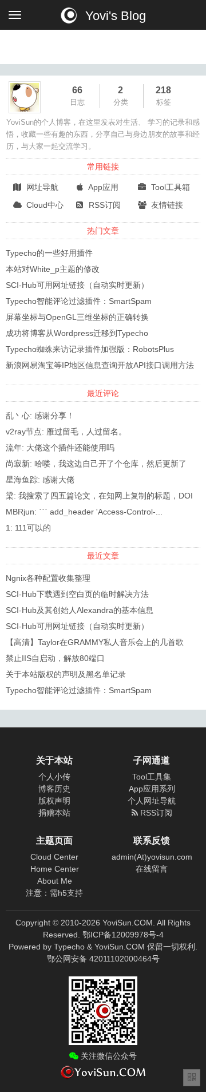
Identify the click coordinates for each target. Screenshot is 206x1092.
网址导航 (41, 187)
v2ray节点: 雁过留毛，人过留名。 (66, 431)
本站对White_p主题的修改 (53, 269)
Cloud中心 (44, 204)
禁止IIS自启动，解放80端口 (55, 658)
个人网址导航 (152, 800)
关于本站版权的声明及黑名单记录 (66, 674)
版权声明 (54, 800)
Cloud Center (54, 856)
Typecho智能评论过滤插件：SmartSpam (79, 301)
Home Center (54, 868)
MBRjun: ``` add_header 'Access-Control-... (84, 511)
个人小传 (54, 776)
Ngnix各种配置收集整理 (48, 578)
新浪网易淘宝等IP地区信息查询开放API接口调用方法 (100, 365)
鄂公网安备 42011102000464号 (103, 958)
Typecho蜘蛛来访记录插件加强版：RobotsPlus (90, 349)
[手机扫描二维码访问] (191, 1077)
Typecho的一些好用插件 (49, 253)
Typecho (69, 946)
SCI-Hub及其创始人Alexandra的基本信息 (79, 610)
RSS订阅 (103, 204)
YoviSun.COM (119, 946)
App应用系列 (152, 788)
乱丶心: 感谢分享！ (40, 415)
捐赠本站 (54, 812)
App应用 (102, 187)
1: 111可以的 (28, 527)
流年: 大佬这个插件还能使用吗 (60, 447)
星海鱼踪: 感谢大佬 (40, 479)
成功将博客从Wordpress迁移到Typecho (77, 333)
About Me (54, 880)
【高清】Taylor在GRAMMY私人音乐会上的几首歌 (95, 642)
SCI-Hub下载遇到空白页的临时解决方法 (77, 594)
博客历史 (54, 788)
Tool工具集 (151, 776)
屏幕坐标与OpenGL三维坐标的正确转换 (77, 317)
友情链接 (166, 204)
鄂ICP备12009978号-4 (123, 934)
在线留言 (152, 868)
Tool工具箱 (169, 187)
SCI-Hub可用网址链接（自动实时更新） (77, 285)
